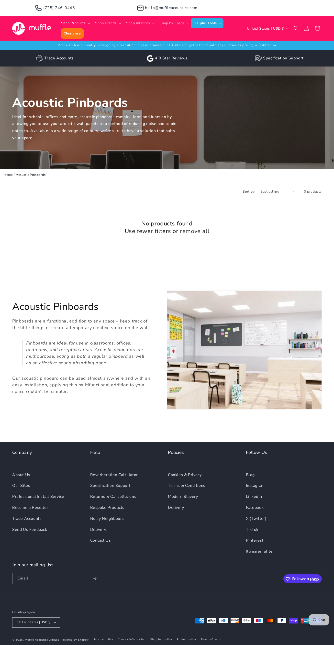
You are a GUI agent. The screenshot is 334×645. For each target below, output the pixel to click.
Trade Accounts (59, 58)
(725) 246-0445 (59, 8)
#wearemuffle (259, 551)
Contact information (131, 639)
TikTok (252, 529)
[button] (75, 23)
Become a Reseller (30, 507)
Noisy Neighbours (107, 518)
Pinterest (255, 540)
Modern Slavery (183, 496)
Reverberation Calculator (114, 474)
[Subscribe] (94, 578)
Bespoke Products (107, 507)
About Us (21, 474)
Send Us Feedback (29, 529)
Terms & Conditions (186, 485)
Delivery (98, 529)
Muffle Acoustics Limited (42, 639)
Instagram (255, 485)
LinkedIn (254, 496)
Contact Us (100, 540)
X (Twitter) (256, 518)
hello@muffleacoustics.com (171, 8)
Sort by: (249, 191)
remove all (194, 231)
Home (8, 175)
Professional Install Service (38, 496)
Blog (250, 474)
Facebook (255, 507)
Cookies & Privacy (184, 474)
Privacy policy (103, 639)
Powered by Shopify (74, 639)
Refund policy (186, 639)
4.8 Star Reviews (171, 58)
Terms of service (212, 639)
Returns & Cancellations (113, 496)
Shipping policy (161, 639)
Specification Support (283, 58)
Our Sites (21, 485)
